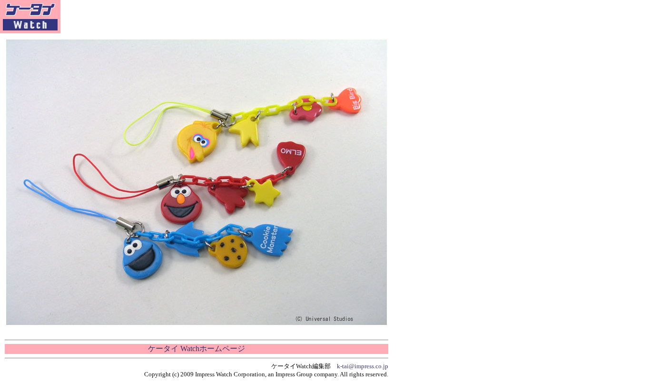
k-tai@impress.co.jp (362, 366)
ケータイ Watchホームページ (196, 348)
